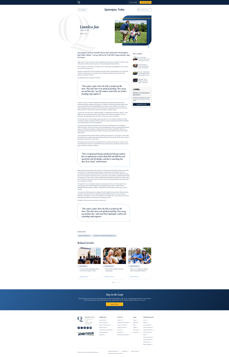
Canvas (135, 320)
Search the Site (103, 320)
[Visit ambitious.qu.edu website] (86, 334)
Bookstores (102, 334)
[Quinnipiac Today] (114, 9)
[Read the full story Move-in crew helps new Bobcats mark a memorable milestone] (139, 256)
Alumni (145, 320)
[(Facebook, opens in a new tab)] (79, 328)
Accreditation (125, 351)
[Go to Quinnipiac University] (79, 2)
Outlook (135, 327)
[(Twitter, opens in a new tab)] (82, 328)
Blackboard (136, 322)
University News (83, 266)
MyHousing (136, 332)
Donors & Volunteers (148, 327)
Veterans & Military (147, 344)
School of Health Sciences (84, 235)
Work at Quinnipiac (103, 332)
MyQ (134, 325)
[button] (118, 282)
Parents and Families (148, 337)
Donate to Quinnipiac (122, 325)
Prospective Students (148, 339)
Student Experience (109, 266)
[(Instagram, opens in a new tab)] (87, 328)
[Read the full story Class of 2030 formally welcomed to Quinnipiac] (114, 256)
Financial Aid (120, 332)
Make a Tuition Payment (105, 325)
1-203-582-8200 (88, 323)
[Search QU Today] (138, 9)
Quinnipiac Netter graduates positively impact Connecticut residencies (143, 81)
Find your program (103, 322)
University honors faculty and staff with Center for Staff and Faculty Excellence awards (143, 66)
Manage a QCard (103, 327)
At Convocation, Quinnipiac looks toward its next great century (144, 59)
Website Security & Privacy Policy (115, 353)
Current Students (147, 325)
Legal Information (135, 351)
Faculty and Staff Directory (123, 322)
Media (145, 334)
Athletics (145, 322)
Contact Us (120, 320)
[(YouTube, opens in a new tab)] (90, 328)
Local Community (147, 332)
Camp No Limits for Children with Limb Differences (104, 235)
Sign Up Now (114, 304)
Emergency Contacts (122, 327)
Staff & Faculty (147, 342)
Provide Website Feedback (123, 334)
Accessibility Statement (113, 351)
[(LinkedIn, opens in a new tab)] (84, 328)
